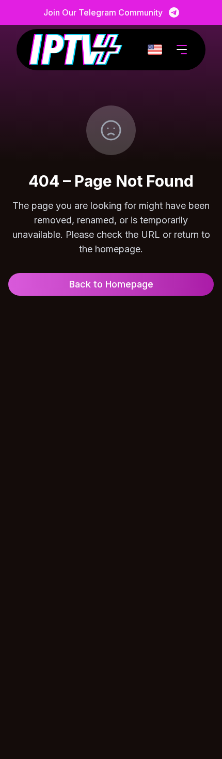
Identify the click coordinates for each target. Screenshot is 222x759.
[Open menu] (181, 49)
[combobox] (155, 49)
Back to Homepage (111, 284)
